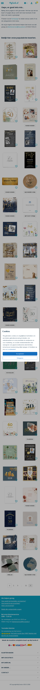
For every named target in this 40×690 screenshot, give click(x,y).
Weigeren (20, 358)
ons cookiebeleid (10, 349)
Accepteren (20, 354)
